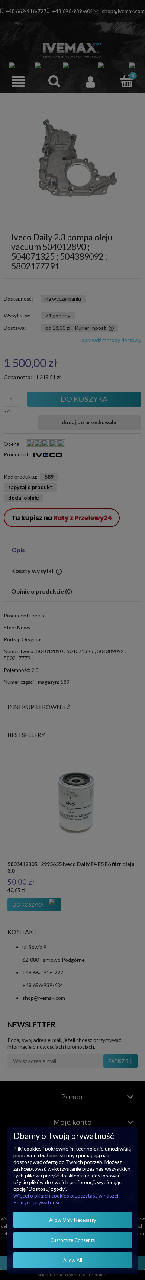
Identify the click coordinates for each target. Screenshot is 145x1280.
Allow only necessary (72, 1220)
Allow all (72, 1260)
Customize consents (72, 1240)
